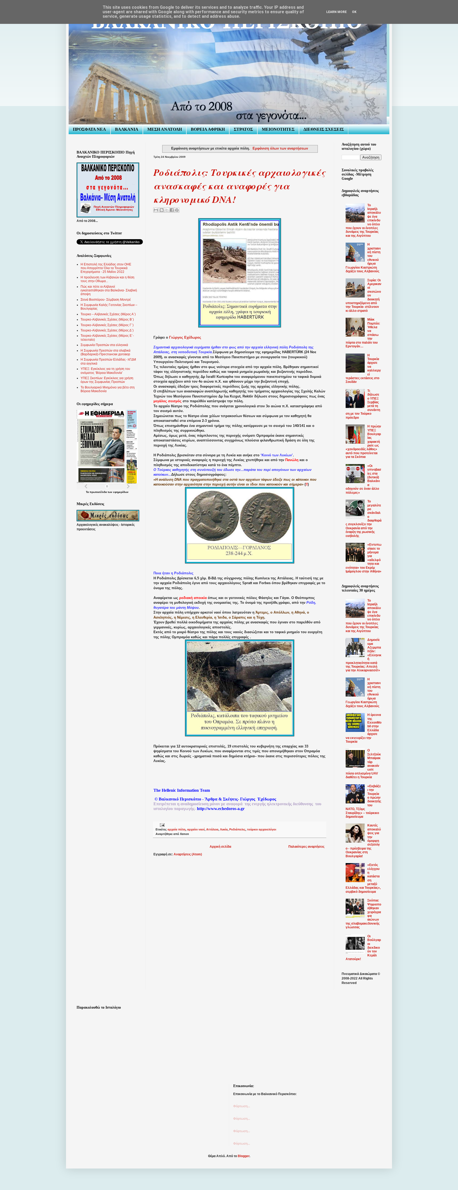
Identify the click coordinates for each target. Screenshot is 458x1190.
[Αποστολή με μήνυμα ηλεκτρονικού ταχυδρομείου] (155, 210)
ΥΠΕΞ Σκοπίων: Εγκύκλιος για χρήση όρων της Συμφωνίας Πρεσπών (107, 380)
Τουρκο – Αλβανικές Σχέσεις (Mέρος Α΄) (108, 314)
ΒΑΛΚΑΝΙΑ (126, 129)
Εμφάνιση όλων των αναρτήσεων (280, 148)
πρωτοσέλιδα (98, 492)
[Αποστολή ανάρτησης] (161, 824)
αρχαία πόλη (177, 829)
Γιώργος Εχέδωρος (185, 337)
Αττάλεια (212, 829)
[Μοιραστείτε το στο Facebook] (171, 210)
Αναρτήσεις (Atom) (188, 854)
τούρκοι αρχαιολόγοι (261, 829)
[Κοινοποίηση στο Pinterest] (176, 210)
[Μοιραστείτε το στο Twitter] (166, 210)
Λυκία (224, 829)
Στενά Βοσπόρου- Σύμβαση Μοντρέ (106, 299)
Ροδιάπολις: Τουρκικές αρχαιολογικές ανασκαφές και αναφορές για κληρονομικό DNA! (239, 185)
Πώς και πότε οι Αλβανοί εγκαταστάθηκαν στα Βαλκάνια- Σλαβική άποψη (109, 290)
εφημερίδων (121, 492)
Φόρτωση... (241, 1106)
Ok (354, 12)
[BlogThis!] (161, 210)
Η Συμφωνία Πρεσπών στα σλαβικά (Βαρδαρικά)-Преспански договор (105, 352)
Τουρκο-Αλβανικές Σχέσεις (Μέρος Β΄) (107, 319)
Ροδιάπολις (237, 829)
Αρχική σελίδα (220, 846)
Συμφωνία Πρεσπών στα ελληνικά (104, 345)
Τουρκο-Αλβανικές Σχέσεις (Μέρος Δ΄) (107, 330)
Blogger (243, 1156)
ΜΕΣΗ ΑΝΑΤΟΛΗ (164, 129)
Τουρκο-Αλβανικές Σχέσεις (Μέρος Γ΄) (107, 325)
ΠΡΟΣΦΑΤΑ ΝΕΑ (89, 129)
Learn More (336, 12)
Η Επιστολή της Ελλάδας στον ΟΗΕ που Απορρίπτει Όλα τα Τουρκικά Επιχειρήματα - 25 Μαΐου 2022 (106, 268)
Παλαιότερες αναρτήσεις (306, 846)
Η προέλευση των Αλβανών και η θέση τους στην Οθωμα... (107, 279)
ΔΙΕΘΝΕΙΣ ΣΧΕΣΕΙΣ (323, 129)
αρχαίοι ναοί (196, 829)
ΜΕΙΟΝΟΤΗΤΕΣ (278, 129)
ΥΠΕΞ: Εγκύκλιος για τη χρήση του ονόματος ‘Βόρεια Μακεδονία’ (105, 370)
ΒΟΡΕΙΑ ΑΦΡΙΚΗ (208, 129)
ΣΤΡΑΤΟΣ (243, 129)
